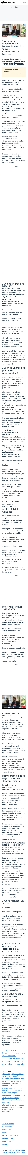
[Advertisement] (14, 14)
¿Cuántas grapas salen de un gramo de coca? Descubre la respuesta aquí (13, 1076)
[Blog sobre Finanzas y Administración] (8, 2)
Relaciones (6, 1141)
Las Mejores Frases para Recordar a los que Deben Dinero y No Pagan (12, 1090)
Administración (8, 1124)
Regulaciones (7, 1138)
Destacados (7, 1127)
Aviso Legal (7, 1152)
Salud (4, 1144)
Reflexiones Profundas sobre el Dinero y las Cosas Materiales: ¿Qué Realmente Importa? (13, 1099)
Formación (6, 1130)
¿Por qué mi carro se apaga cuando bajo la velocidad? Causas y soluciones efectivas (13, 1108)
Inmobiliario (7, 1132)
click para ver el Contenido (13, 74)
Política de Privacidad (16, 1151)
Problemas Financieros (11, 1135)
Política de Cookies (18, 1152)
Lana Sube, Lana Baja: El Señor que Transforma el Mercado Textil (12, 1083)
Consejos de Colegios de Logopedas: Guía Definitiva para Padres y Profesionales (13, 1061)
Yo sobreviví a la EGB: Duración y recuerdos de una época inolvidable (13, 1053)
